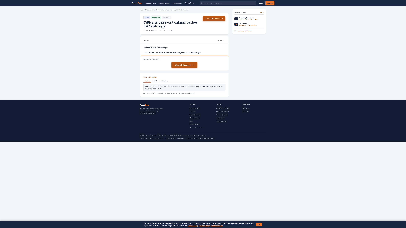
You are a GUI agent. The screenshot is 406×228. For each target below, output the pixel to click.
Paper (137, 3)
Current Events (194, 124)
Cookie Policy (193, 226)
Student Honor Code (156, 138)
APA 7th (147, 81)
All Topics (193, 111)
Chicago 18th (164, 81)
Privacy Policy (204, 226)
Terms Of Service (170, 138)
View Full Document (212, 19)
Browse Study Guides (197, 128)
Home (142, 10)
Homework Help (150, 3)
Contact (246, 111)
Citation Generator (222, 111)
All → (262, 12)
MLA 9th (154, 81)
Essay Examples (164, 3)
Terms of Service (217, 226)
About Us (246, 108)
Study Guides (177, 3)
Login (261, 3)
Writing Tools (189, 3)
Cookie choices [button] (193, 138)
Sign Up (270, 3)
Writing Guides (221, 121)
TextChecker (220, 118)
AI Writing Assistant (222, 108)
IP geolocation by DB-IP (207, 138)
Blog (191, 121)
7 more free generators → (243, 31)
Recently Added (195, 115)
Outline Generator (222, 115)
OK (259, 224)
